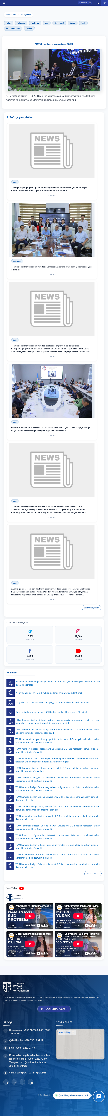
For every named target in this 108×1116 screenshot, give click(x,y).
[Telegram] (6, 1082)
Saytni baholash (56, 1009)
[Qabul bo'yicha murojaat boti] (98, 1096)
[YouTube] (30, 1082)
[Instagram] (14, 1082)
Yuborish (42, 151)
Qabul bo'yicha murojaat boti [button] (74, 1095)
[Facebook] (22, 1082)
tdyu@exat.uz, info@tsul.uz (31, 1072)
